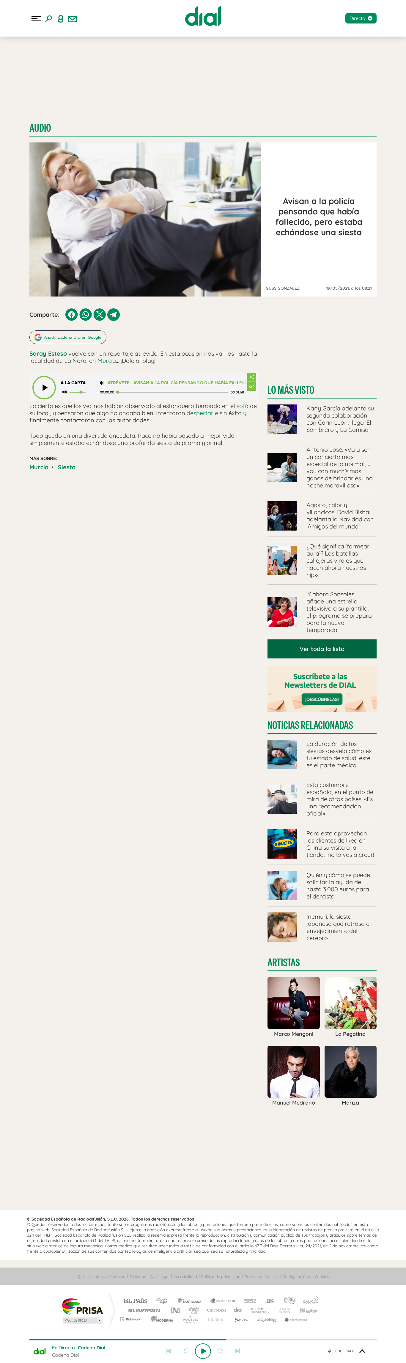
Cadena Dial (238, 1310)
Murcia (106, 360)
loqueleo (266, 1319)
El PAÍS (135, 1301)
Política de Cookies (261, 1276)
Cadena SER (248, 1301)
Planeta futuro (282, 1310)
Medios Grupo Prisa (82, 1320)
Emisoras (138, 1276)
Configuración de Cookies (306, 1276)
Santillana (191, 1301)
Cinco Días (215, 1310)
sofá (242, 406)
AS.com (267, 1301)
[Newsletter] (72, 18)
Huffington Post (142, 1310)
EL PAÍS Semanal (260, 1310)
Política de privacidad (220, 1276)
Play (203, 1351)
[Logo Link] (203, 16)
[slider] (203, 1339)
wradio (193, 1310)
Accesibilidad (185, 1276)
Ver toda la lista (322, 649)
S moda (240, 1319)
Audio (40, 128)
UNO (176, 1310)
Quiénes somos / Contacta (101, 1276)
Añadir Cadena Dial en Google (72, 337)
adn (287, 1301)
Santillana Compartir (223, 1301)
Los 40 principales (163, 1301)
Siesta (66, 467)
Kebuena (303, 1310)
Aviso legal (159, 1276)
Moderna (160, 1319)
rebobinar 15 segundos (186, 1351)
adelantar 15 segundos (220, 1351)
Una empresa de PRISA (82, 1306)
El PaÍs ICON (215, 1319)
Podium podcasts (190, 1319)
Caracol (308, 1301)
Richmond (131, 1319)
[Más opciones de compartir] (251, 377)
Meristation (295, 1319)
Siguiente (237, 1351)
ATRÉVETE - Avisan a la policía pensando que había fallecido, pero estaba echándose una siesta (177, 383)
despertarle (202, 413)
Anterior (168, 1351)
